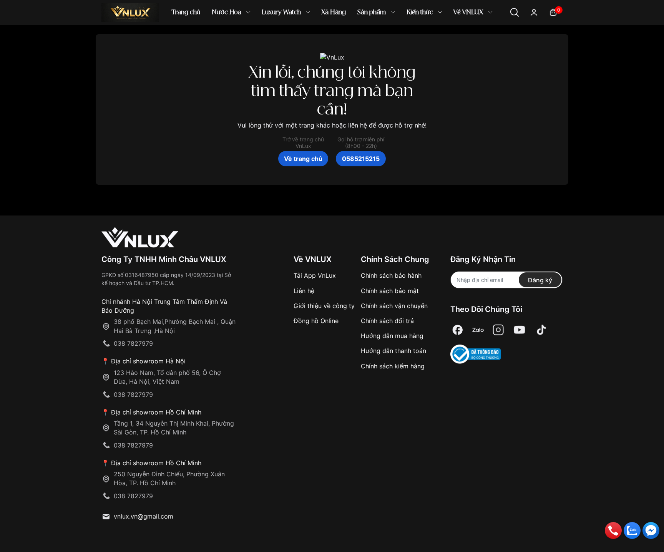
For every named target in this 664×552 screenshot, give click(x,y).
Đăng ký (540, 280)
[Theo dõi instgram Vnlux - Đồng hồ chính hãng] (498, 329)
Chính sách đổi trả (387, 321)
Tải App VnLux (315, 275)
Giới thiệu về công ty (324, 306)
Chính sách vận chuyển (394, 306)
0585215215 (361, 158)
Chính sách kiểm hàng (393, 366)
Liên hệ (304, 291)
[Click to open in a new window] (457, 329)
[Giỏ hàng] (553, 11)
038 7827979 (133, 343)
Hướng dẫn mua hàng (392, 336)
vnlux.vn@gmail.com (143, 516)
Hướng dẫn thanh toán (393, 351)
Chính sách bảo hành (391, 275)
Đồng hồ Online (316, 321)
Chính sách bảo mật (390, 291)
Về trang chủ (303, 158)
